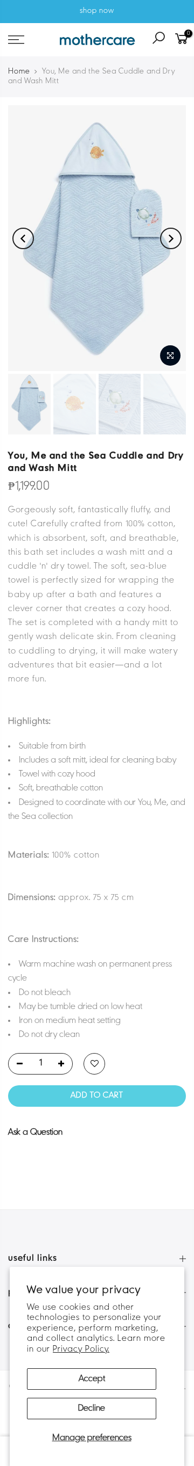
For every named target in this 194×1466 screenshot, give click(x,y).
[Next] (171, 238)
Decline (91, 1408)
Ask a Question (35, 1132)
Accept (92, 1379)
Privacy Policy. (81, 1349)
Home (19, 71)
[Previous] (23, 238)
